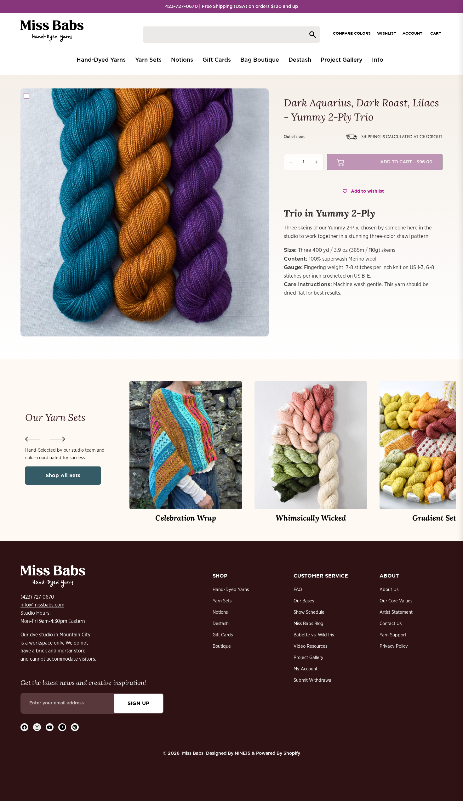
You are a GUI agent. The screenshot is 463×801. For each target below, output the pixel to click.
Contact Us (391, 623)
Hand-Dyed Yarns (231, 589)
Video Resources (310, 646)
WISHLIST (386, 33)
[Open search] (231, 34)
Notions (220, 612)
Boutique (222, 646)
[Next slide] (57, 439)
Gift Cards (223, 635)
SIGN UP (138, 703)
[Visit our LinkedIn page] (62, 727)
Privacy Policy (394, 646)
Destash (221, 623)
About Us (389, 589)
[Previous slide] (32, 439)
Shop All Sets (63, 475)
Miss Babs (192, 753)
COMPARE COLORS (352, 33)
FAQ (298, 589)
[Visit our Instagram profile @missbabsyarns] (37, 727)
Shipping (371, 136)
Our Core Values (396, 601)
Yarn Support (393, 635)
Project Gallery (308, 657)
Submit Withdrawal (313, 680)
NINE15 (242, 753)
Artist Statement (396, 612)
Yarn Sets (222, 601)
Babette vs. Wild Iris (314, 635)
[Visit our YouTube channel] (50, 727)
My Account (305, 669)
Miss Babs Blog (308, 623)
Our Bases (304, 601)
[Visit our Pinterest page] (75, 727)
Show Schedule (309, 612)
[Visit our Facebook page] (24, 727)
